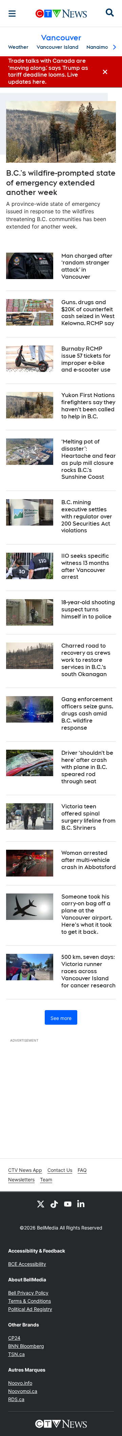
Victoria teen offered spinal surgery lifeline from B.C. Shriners (88, 817)
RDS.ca (16, 1399)
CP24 (14, 1338)
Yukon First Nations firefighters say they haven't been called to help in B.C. (88, 405)
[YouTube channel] (68, 1204)
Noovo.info (20, 1383)
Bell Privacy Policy (28, 1293)
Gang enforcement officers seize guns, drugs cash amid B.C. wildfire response (87, 713)
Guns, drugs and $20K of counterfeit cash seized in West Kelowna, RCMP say (88, 313)
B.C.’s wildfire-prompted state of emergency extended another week (61, 183)
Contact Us (59, 1170)
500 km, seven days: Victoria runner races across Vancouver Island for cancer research (88, 971)
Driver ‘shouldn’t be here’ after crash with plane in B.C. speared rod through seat (87, 767)
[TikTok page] (54, 1204)
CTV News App (25, 1170)
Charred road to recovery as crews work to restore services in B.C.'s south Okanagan (85, 660)
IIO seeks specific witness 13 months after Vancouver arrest (85, 566)
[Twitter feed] (41, 1204)
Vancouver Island (57, 47)
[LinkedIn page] (81, 1204)
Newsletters (21, 1179)
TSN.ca (16, 1354)
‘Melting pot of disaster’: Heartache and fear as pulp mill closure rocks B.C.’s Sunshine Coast (88, 459)
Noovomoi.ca (22, 1391)
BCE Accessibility (27, 1264)
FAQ (82, 1170)
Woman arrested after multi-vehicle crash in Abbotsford (88, 860)
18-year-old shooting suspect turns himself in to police (88, 609)
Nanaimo (97, 47)
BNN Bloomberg (26, 1346)
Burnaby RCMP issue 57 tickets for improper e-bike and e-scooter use (86, 359)
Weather (18, 47)
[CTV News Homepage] (61, 13)
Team (46, 1179)
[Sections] (12, 13)
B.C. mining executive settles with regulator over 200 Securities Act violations (86, 516)
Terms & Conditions (29, 1301)
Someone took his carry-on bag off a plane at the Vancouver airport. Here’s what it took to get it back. (86, 914)
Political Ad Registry (30, 1309)
